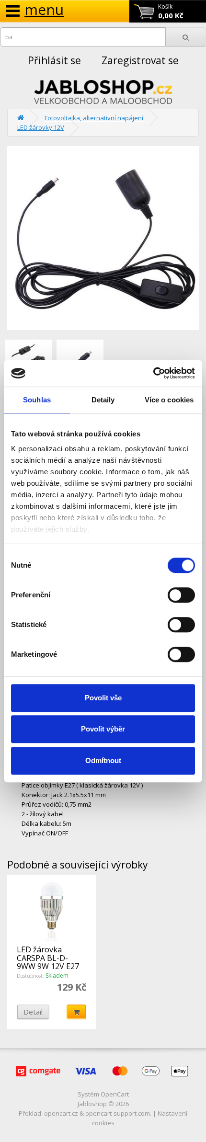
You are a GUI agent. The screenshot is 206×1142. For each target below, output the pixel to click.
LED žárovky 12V (40, 127)
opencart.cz (61, 1113)
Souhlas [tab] (37, 400)
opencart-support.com (117, 1113)
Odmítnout (103, 760)
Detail (33, 1011)
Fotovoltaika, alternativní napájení (94, 118)
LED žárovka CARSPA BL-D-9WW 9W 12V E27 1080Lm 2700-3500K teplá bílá (48, 966)
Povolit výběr (103, 729)
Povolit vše (103, 698)
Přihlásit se (54, 60)
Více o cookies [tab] (169, 400)
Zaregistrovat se (140, 60)
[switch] (181, 595)
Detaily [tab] (103, 400)
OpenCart (115, 1094)
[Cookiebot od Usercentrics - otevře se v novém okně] (153, 373)
